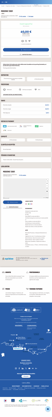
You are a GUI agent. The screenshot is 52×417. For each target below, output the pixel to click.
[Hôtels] (35, 5)
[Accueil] (34, 5)
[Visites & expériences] (37, 5)
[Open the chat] (48, 409)
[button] (43, 5)
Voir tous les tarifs (26, 35)
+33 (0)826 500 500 (31, 325)
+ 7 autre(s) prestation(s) (26, 44)
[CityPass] (36, 5)
